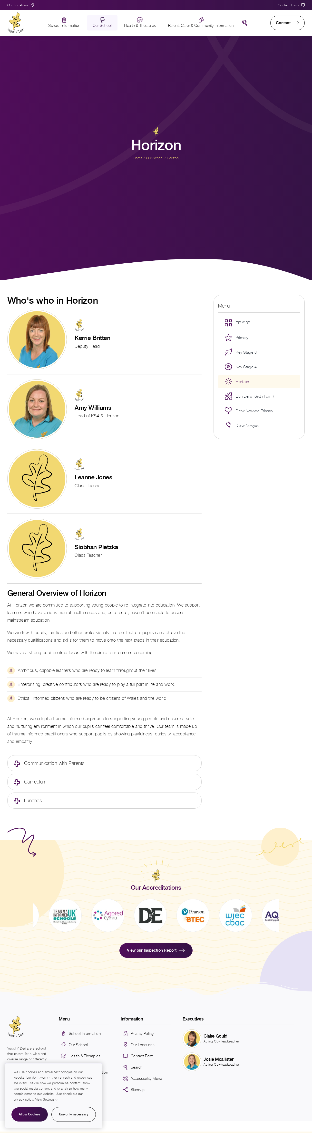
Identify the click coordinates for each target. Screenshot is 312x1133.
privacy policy (23, 1099)
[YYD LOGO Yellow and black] (15, 14)
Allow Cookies (29, 1114)
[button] (104, 763)
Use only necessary (73, 1114)
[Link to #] (245, 23)
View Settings (45, 1099)
